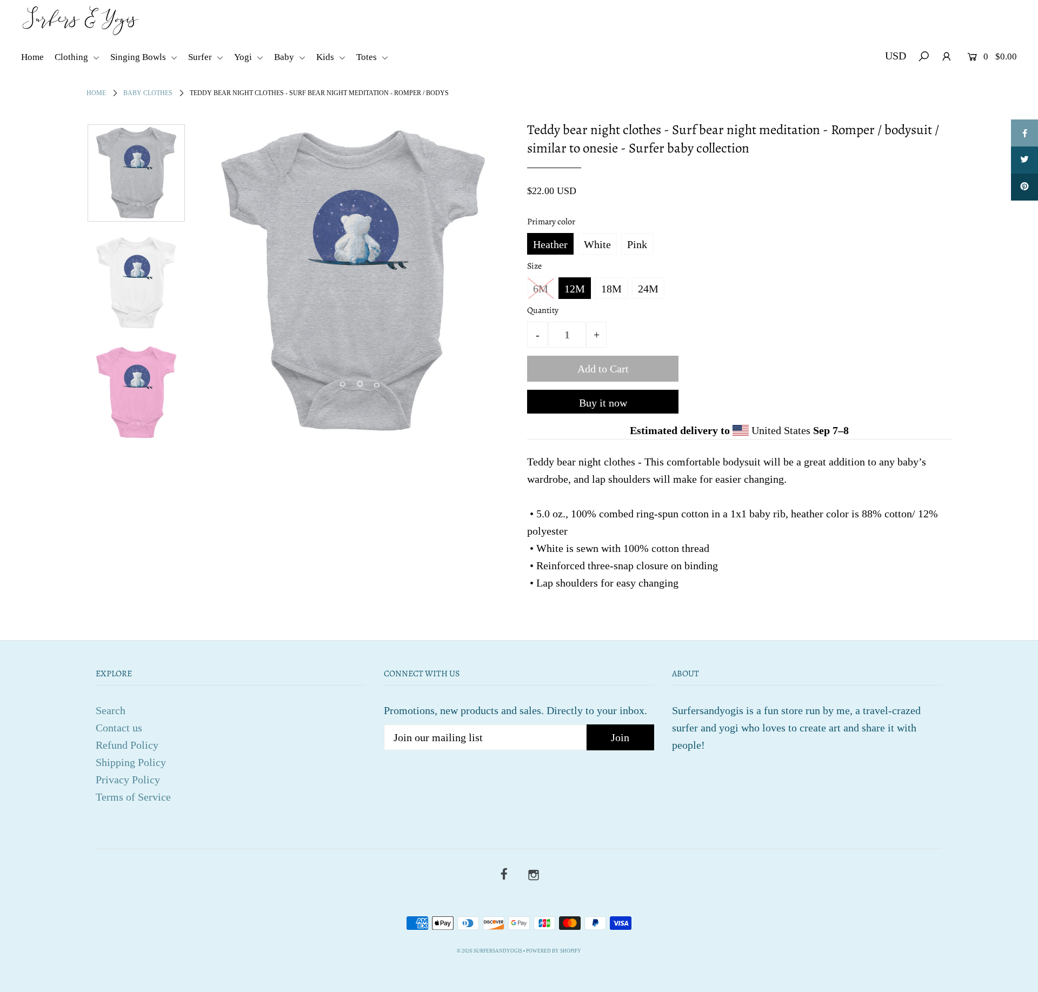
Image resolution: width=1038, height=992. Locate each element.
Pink (637, 244)
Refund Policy (127, 745)
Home (32, 57)
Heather (550, 244)
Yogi (244, 57)
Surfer (201, 57)
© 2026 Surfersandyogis (489, 951)
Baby (285, 57)
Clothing (72, 57)
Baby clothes (147, 93)
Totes (367, 57)
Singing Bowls (139, 57)
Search (110, 710)
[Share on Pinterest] (1024, 187)
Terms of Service (133, 797)
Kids (326, 57)
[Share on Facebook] (1024, 133)
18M (611, 289)
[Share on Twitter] (1024, 160)
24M (648, 289)
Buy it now (603, 403)
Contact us (119, 728)
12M (574, 289)
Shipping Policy (131, 762)
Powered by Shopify (553, 951)
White (597, 244)
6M (540, 289)
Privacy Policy (128, 779)
